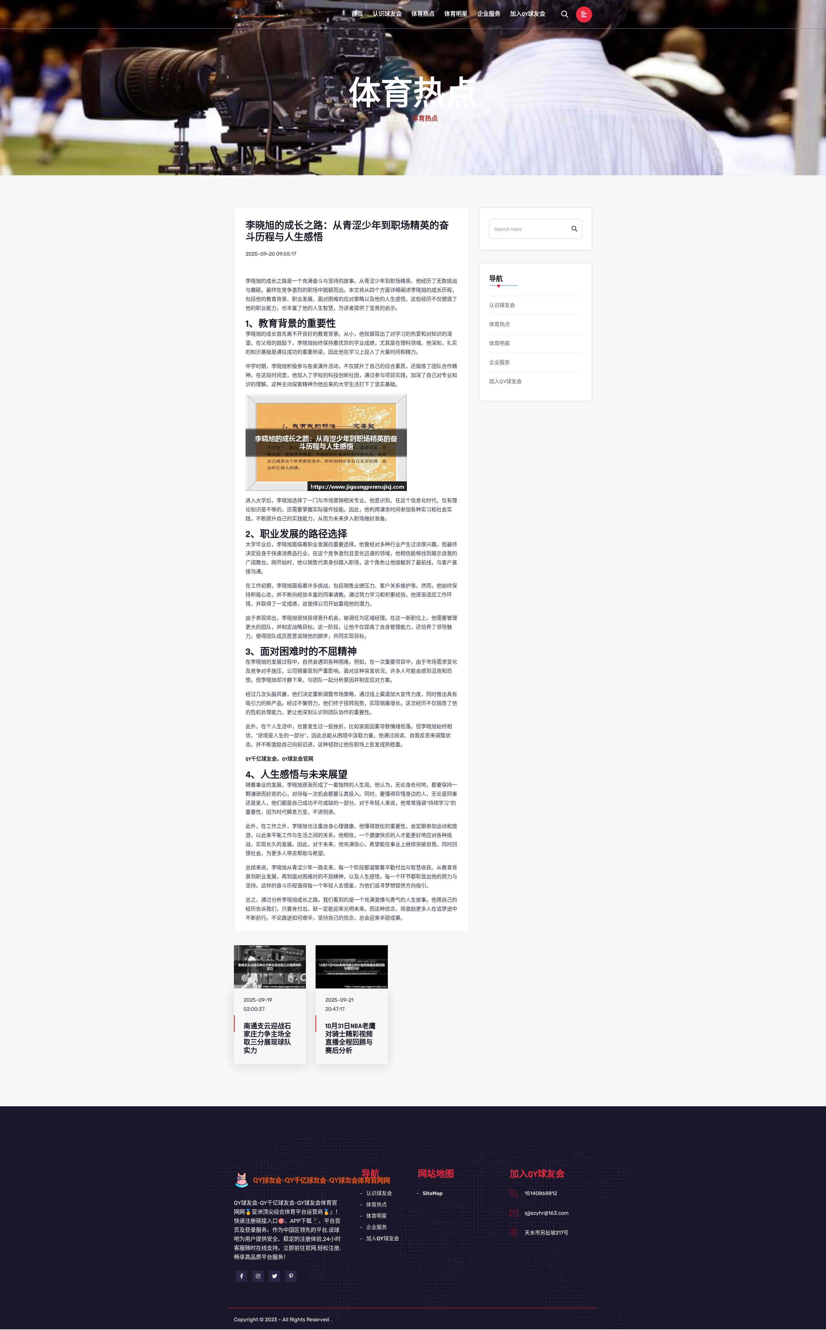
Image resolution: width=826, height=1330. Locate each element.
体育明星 (456, 14)
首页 (357, 14)
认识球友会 (387, 14)
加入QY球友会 (527, 14)
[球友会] (263, 16)
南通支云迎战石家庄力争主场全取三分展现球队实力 (267, 1038)
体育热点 (423, 14)
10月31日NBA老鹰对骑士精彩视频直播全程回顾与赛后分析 (350, 1038)
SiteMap (433, 1193)
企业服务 (488, 14)
